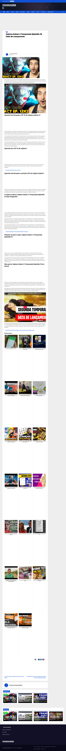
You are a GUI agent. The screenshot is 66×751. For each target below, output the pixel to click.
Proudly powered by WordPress (6, 747)
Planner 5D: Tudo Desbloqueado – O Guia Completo (24, 698)
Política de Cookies (5, 734)
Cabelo (33, 11)
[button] (62, 11)
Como (12, 11)
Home (34, 746)
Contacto (43, 11)
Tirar (28, 11)
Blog (38, 11)
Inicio (8, 11)
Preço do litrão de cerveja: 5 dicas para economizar (9, 698)
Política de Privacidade (6, 729)
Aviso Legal (4, 732)
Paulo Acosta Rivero (14, 53)
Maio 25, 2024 (7, 719)
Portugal (22, 11)
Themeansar (20, 747)
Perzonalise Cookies (47, 746)
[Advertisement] (33, 20)
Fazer (17, 11)
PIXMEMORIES (8, 741)
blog (5, 695)
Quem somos (50, 11)
